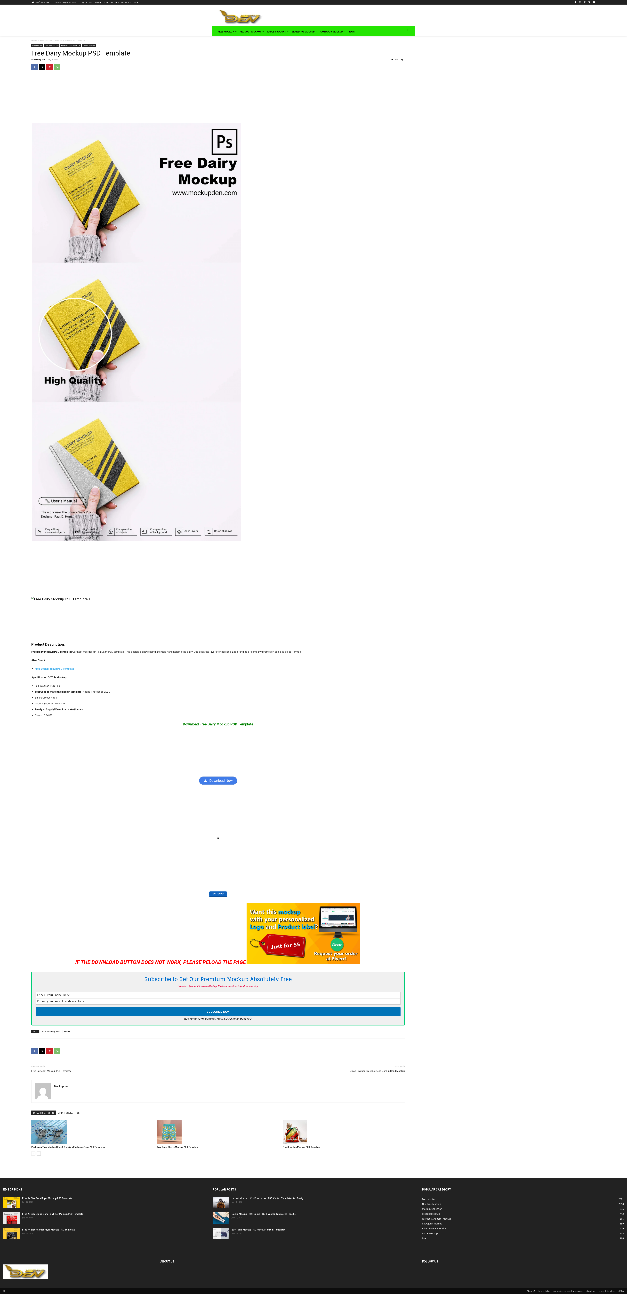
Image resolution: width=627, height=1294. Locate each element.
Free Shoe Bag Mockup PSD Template (301, 1147)
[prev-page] (33, 1153)
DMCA (621, 1291)
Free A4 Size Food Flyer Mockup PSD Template (47, 1198)
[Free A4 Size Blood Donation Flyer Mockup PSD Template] (11, 1218)
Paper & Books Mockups (70, 45)
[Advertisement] (334, 16)
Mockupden (39, 59)
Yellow (67, 1031)
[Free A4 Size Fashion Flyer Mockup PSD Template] (11, 1233)
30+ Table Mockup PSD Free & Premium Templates (259, 1229)
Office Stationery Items (50, 1031)
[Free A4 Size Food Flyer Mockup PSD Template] (11, 1202)
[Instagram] (580, 2)
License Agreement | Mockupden (568, 1291)
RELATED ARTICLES (43, 1113)
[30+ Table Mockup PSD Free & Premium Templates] (221, 1233)
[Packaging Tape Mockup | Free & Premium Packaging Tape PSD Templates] (92, 1132)
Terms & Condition (606, 1291)
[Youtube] (594, 2)
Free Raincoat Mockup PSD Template (51, 1071)
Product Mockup (89, 45)
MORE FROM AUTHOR (69, 1113)
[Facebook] (576, 2)
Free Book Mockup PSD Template (54, 668)
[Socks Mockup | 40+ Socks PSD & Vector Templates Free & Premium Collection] (221, 1218)
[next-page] (39, 1153)
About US (531, 1291)
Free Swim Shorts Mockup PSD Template (177, 1147)
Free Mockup (46, 40)
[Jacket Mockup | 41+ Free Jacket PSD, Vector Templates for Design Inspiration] (221, 1202)
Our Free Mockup (51, 45)
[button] (407, 30)
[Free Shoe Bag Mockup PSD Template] (344, 1132)
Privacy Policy (544, 1291)
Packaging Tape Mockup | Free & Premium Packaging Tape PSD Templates (68, 1147)
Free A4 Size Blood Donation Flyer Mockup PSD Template (52, 1214)
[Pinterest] (49, 67)
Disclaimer (591, 1291)
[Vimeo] (589, 2)
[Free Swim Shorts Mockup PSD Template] (218, 1132)
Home (34, 40)
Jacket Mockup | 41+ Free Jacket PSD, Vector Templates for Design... (269, 1198)
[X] (585, 2)
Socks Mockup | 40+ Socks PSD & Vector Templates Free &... (264, 1214)
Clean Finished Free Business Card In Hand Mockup (377, 1071)
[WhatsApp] (57, 67)
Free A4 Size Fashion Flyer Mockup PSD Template (48, 1229)
